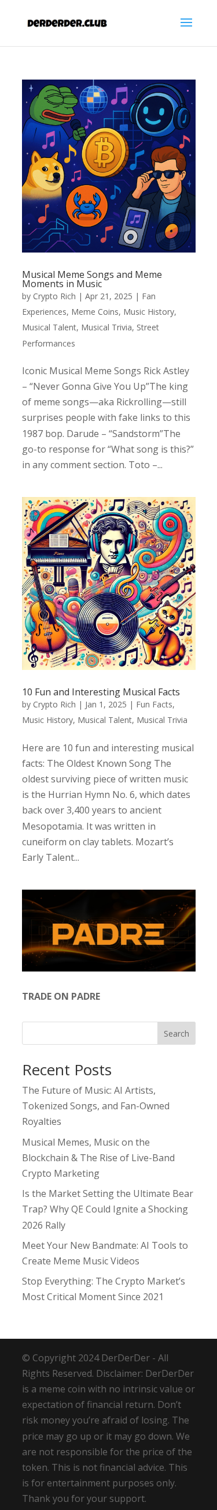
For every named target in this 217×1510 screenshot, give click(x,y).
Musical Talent (49, 327)
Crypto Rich (54, 296)
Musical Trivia (106, 327)
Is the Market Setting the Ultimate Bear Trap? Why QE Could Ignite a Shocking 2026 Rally (107, 1209)
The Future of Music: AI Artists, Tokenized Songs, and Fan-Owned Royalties (96, 1106)
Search (176, 1033)
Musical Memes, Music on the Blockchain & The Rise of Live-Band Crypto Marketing (98, 1158)
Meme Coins (95, 311)
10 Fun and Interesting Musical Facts (101, 692)
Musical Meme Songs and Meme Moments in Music (92, 279)
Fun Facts (154, 704)
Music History (148, 311)
